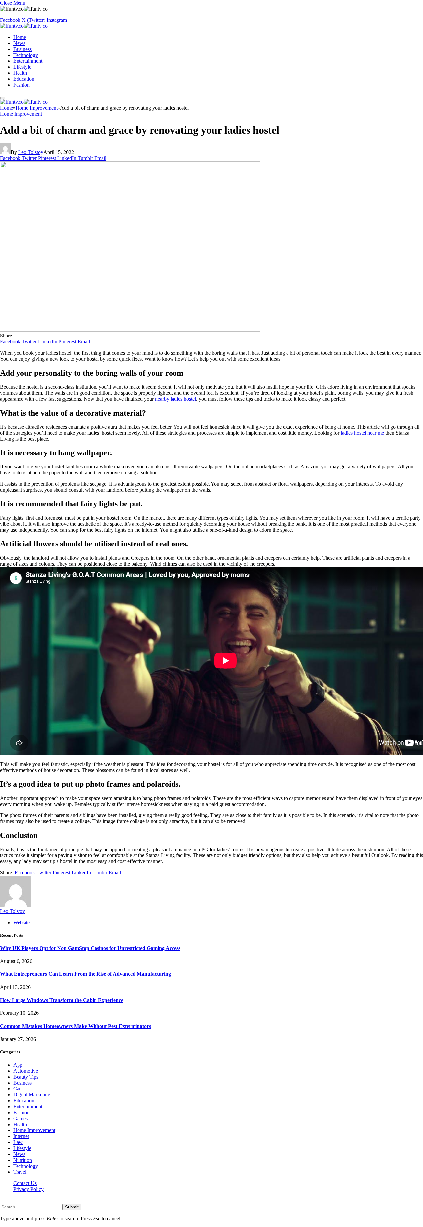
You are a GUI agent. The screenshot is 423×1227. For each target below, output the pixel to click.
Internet (21, 1136)
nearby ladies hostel (175, 399)
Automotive (25, 1071)
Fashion (21, 85)
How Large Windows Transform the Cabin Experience (61, 1000)
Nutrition (22, 1160)
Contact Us (25, 1183)
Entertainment (27, 61)
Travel (19, 1172)
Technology (25, 55)
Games (20, 1118)
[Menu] (2, 98)
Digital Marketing (31, 1094)
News (19, 43)
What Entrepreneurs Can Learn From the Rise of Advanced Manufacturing (85, 974)
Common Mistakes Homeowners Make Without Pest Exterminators (75, 1026)
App (17, 1065)
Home (19, 37)
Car (17, 1088)
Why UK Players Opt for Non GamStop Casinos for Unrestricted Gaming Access (90, 948)
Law (18, 1142)
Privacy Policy (28, 1189)
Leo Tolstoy (30, 152)
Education (23, 79)
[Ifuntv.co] (24, 26)
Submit (72, 1207)
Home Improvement (21, 114)
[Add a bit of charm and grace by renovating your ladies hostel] (130, 330)
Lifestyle (22, 67)
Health (20, 73)
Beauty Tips (25, 1077)
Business (22, 49)
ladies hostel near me (362, 433)
